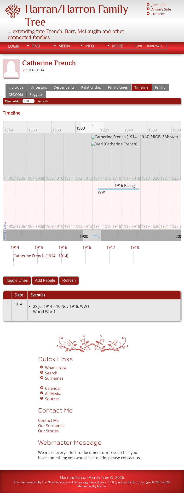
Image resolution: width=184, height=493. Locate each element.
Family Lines (118, 87)
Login (14, 46)
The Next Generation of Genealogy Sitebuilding (73, 482)
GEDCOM (15, 94)
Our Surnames (51, 425)
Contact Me (48, 420)
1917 (110, 247)
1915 (38, 247)
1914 (15, 247)
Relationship (91, 87)
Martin (101, 486)
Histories (158, 13)
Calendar (53, 388)
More (117, 46)
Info (89, 46)
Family (160, 87)
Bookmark (154, 46)
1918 (134, 247)
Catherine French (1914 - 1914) (40, 255)
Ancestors (39, 87)
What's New (55, 367)
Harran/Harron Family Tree (84, 477)
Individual (16, 87)
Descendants (64, 87)
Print (138, 46)
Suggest (36, 94)
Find (36, 46)
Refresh (42, 101)
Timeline (141, 87)
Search (51, 373)
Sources (52, 398)
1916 (62, 247)
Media (64, 46)
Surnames (54, 378)
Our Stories (48, 431)
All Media (53, 393)
